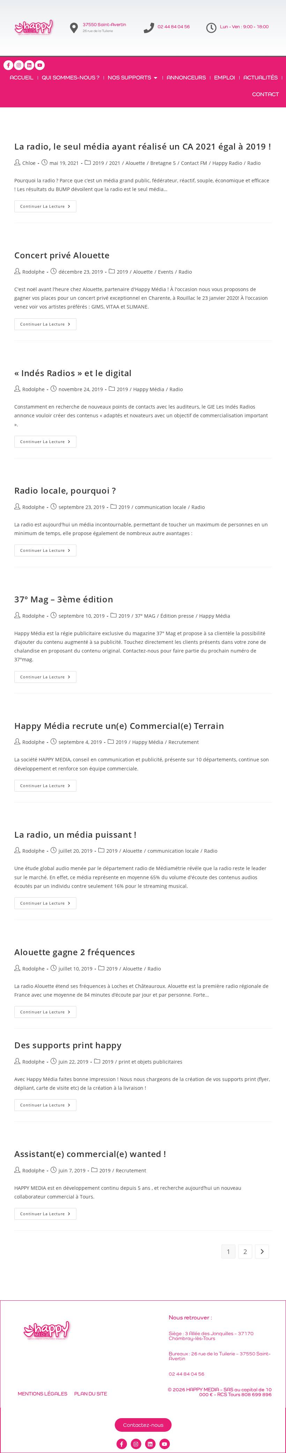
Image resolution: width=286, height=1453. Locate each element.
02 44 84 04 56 (174, 26)
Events (165, 271)
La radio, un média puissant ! (75, 834)
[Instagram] (19, 65)
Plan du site (90, 1394)
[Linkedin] (29, 65)
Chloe (29, 163)
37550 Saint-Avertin (104, 24)
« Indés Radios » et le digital (73, 373)
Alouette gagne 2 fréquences (74, 952)
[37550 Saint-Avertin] (74, 28)
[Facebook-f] (8, 65)
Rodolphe (33, 271)
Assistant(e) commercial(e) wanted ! (90, 1153)
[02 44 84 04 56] (149, 28)
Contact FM (194, 163)
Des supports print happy (67, 1045)
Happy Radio (227, 163)
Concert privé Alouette (62, 255)
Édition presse (177, 616)
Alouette (135, 163)
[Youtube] (40, 65)
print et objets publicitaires (150, 1061)
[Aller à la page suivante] (262, 1251)
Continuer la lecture (48, 204)
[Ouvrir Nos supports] (155, 78)
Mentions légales (42, 1394)
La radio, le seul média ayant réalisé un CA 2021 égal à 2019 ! (142, 146)
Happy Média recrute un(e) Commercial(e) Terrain (119, 725)
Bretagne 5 (163, 163)
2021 (114, 163)
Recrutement (183, 742)
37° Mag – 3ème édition (63, 599)
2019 (98, 163)
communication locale (160, 507)
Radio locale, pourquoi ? (65, 490)
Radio (254, 163)
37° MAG (145, 616)
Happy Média (148, 389)
